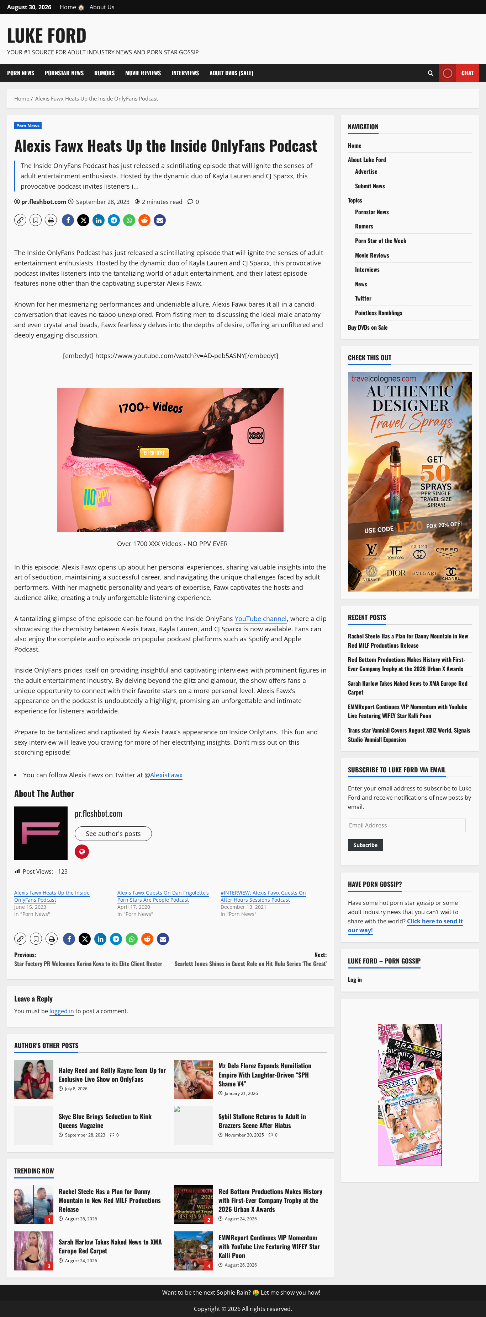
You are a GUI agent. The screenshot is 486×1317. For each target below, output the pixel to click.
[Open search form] (430, 73)
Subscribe (365, 845)
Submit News (370, 186)
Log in (355, 979)
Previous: (88, 959)
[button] (20, 220)
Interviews (185, 73)
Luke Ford (46, 34)
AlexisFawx (166, 775)
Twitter (363, 298)
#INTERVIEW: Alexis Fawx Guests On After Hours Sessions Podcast (263, 896)
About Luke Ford (367, 159)
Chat (467, 72)
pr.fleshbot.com (44, 202)
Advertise (366, 171)
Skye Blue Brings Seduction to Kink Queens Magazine (33, 1125)
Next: (251, 959)
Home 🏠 (72, 7)
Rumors (104, 73)
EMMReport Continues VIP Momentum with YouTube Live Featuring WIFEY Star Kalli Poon (193, 1250)
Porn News (20, 73)
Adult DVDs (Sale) (231, 73)
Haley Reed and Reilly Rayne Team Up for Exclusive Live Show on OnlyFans (33, 1079)
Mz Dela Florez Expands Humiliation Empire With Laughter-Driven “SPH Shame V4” (193, 1079)
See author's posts (113, 833)
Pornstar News (64, 73)
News (361, 284)
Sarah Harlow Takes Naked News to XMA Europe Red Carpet (33, 1250)
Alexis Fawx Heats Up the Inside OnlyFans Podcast (52, 896)
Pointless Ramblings (378, 312)
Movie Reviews (143, 73)
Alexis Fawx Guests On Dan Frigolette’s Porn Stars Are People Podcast (163, 896)
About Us (102, 7)
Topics (355, 200)
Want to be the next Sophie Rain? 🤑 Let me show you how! (241, 1292)
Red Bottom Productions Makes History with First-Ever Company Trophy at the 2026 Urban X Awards (193, 1204)
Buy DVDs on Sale (368, 327)
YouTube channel (261, 618)
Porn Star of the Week (380, 240)
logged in (61, 1011)
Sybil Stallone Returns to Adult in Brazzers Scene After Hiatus (193, 1125)
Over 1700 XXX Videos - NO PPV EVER (172, 543)
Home (354, 145)
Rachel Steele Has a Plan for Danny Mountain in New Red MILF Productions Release (33, 1204)
